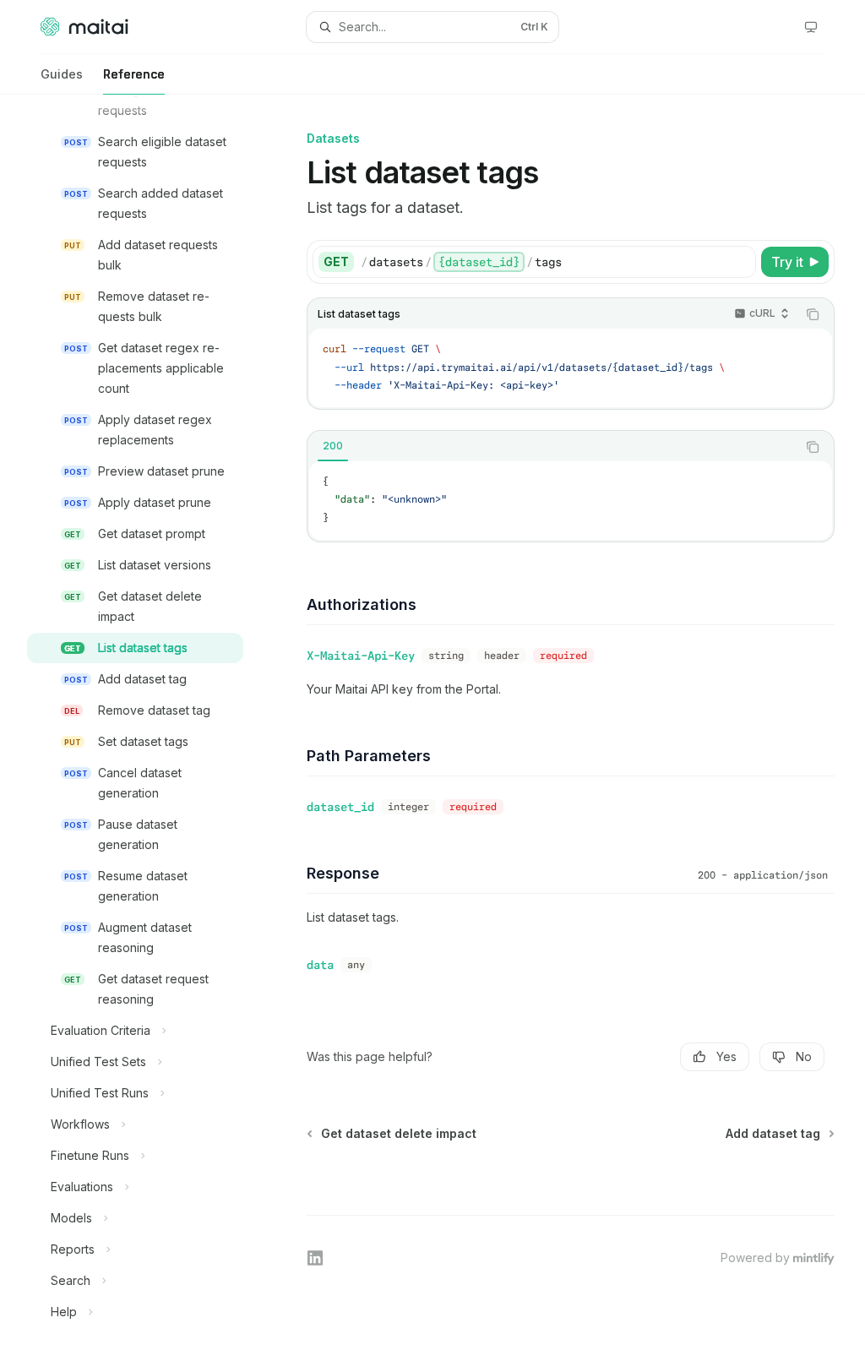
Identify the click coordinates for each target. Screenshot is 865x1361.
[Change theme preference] (810, 27)
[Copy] (740, 262)
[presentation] (148, 728)
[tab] (333, 446)
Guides (62, 74)
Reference (134, 74)
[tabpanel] (570, 500)
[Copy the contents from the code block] (813, 314)
